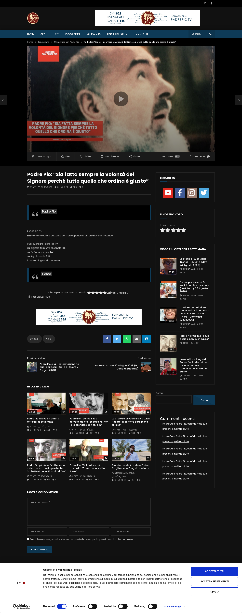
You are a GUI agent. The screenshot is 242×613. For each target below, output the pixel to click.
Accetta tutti (214, 571)
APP (42, 33)
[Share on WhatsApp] (127, 339)
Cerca (159, 393)
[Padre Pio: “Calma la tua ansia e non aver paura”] (168, 343)
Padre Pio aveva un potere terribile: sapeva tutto (43, 420)
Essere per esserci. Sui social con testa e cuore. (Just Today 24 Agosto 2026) (195, 286)
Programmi (72, 33)
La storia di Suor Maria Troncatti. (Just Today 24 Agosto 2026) (193, 262)
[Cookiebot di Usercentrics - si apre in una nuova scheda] (21, 606)
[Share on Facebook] (107, 339)
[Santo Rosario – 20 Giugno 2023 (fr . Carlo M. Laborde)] (146, 367)
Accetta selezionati (214, 581)
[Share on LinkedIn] (146, 339)
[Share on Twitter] (117, 339)
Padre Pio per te (117, 33)
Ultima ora (93, 33)
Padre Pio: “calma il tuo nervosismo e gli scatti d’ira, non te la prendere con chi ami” (88, 422)
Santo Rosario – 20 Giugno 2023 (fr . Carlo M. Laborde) (116, 367)
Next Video (144, 358)
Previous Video (36, 358)
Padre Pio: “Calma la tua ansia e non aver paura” (194, 337)
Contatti (142, 33)
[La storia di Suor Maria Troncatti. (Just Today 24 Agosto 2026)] (168, 266)
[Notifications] (211, 3)
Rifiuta (214, 591)
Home (30, 33)
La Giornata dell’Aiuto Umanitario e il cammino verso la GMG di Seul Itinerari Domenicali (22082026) (194, 314)
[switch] (92, 606)
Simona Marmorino (124, 473)
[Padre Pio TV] (33, 18)
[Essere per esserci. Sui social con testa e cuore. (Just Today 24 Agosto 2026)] (168, 289)
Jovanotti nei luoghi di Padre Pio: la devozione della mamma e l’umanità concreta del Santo (193, 365)
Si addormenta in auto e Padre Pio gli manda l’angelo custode (130, 466)
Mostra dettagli (172, 606)
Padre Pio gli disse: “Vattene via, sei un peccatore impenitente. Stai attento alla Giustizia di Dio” (46, 468)
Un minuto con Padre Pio (66, 42)
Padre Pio (49, 211)
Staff (33, 187)
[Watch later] (205, 3)
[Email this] (137, 339)
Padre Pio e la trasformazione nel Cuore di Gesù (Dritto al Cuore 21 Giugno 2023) (60, 367)
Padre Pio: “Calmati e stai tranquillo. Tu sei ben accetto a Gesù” (88, 468)
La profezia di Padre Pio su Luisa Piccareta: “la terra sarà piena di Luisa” (131, 422)
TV (55, 33)
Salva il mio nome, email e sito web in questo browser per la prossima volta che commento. (83, 539)
